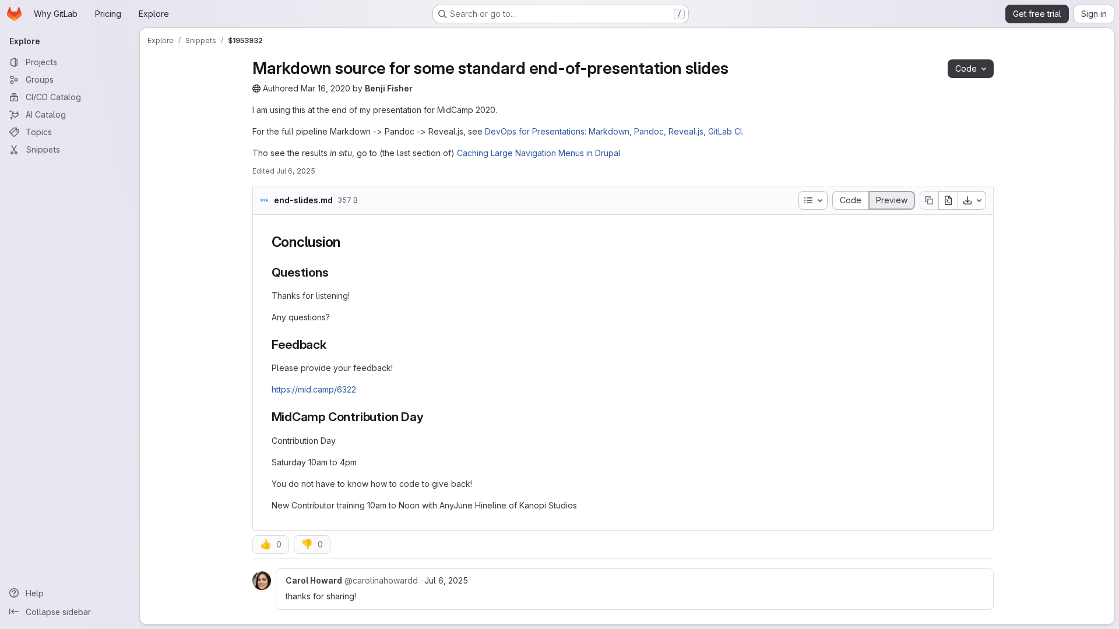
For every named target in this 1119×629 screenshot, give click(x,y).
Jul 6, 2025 (295, 171)
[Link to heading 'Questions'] (335, 272)
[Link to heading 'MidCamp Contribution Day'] (430, 416)
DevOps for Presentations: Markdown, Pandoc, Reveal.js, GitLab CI (613, 131)
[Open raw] (948, 200)
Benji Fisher (389, 88)
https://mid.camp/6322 (314, 389)
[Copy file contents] (929, 200)
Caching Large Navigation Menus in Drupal (539, 153)
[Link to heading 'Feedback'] (333, 344)
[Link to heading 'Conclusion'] (348, 242)
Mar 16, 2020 (325, 88)
